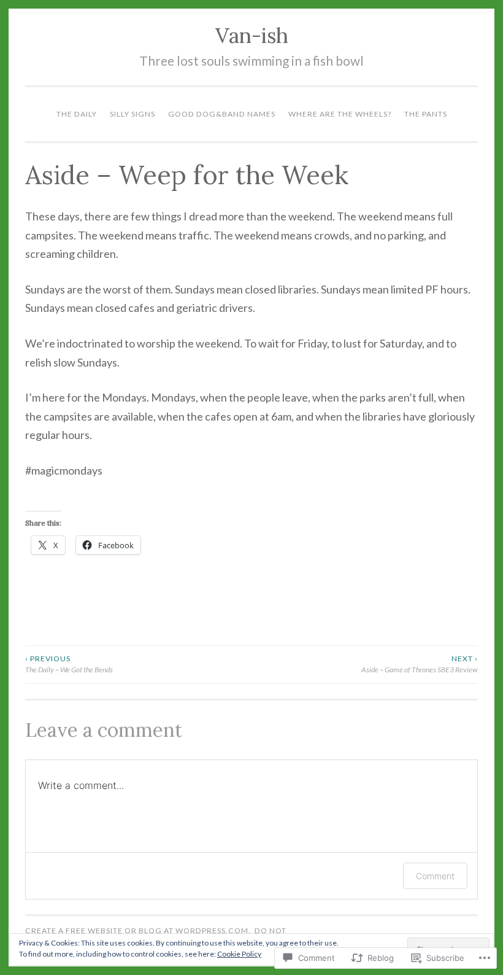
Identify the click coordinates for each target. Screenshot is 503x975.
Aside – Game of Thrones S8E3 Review (419, 664)
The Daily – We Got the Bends (69, 664)
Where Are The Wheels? (339, 113)
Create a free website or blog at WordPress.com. (138, 930)
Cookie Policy (239, 953)
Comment (435, 876)
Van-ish (251, 35)
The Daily (76, 113)
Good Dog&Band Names (221, 113)
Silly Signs (132, 113)
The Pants (425, 113)
